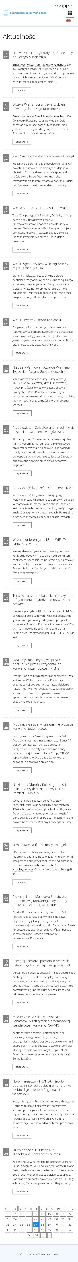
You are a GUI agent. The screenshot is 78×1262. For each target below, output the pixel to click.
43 (8, 1230)
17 (35, 1214)
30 (56, 1219)
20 (56, 1214)
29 (49, 1219)
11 (65, 1208)
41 (63, 1224)
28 (42, 1219)
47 (35, 1230)
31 (63, 1219)
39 (49, 1224)
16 (28, 1214)
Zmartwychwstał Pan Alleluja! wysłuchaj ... (40, 64)
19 (49, 1214)
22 (70, 1214)
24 (15, 1219)
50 (56, 1230)
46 (28, 1230)
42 (70, 1224)
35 (21, 1224)
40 (56, 1224)
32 (70, 1219)
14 (15, 1214)
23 (8, 1219)
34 (15, 1224)
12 (72, 1208)
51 (63, 1230)
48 (42, 1230)
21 (63, 1214)
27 (35, 1219)
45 (21, 1230)
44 (15, 1230)
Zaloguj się (63, 5)
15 (21, 1214)
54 (36, 1235)
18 (42, 1214)
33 (8, 1224)
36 (28, 1224)
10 (58, 1208)
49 (49, 1230)
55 (43, 1235)
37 (35, 1224)
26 (28, 1219)
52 (70, 1230)
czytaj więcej (22, 90)
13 (8, 1214)
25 (21, 1219)
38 (42, 1224)
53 (29, 1235)
